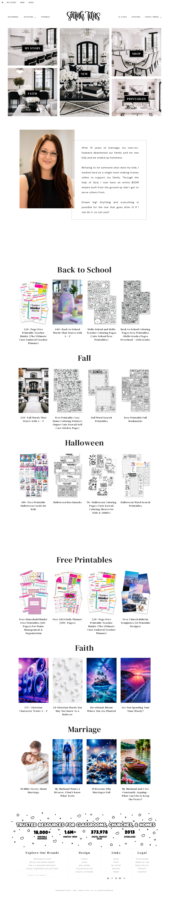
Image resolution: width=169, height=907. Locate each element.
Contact (142, 872)
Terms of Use (142, 862)
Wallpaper (84, 865)
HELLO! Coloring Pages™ (42, 862)
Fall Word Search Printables (101, 419)
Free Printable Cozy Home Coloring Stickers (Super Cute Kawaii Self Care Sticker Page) (67, 423)
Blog (116, 859)
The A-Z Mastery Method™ (42, 865)
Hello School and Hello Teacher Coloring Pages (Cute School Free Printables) (102, 334)
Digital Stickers (84, 872)
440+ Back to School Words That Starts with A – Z (67, 333)
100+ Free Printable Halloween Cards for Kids (33, 506)
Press (116, 872)
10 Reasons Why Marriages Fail (101, 790)
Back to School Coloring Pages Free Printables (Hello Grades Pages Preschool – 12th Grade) (135, 334)
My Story (32, 48)
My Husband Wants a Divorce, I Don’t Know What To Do (67, 792)
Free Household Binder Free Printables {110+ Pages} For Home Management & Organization (33, 626)
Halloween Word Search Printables (135, 504)
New (84, 74)
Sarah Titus (84, 17)
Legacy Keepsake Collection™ (42, 869)
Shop (136, 54)
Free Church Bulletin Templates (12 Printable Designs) (135, 623)
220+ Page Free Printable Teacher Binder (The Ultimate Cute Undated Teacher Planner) (33, 336)
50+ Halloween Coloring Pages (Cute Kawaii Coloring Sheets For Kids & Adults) (101, 507)
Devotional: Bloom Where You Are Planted (101, 709)
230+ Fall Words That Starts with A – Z (33, 419)
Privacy (142, 869)
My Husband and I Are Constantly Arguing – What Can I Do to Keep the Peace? (135, 794)
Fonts (84, 859)
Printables (136, 99)
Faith (32, 94)
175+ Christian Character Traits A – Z (33, 709)
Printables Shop (42, 859)
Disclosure (142, 859)
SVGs (84, 862)
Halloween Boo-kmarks (67, 502)
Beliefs (116, 869)
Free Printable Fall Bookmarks (135, 419)
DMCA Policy (142, 865)
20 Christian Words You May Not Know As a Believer (67, 711)
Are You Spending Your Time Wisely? (135, 709)
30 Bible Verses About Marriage (33, 790)
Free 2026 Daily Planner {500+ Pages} (67, 621)
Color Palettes (84, 869)
